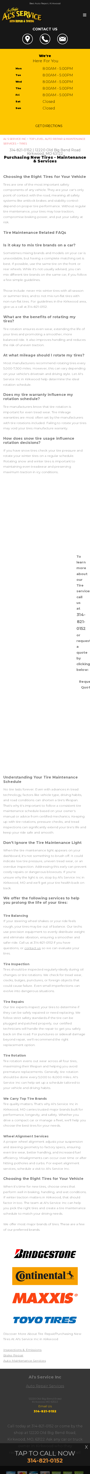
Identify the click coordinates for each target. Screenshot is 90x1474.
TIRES (23, 143)
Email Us (45, 1406)
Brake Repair (13, 1355)
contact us (32, 948)
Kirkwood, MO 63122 (45, 153)
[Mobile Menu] (84, 15)
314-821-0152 (20, 150)
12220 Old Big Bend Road (58, 150)
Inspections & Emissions (22, 1350)
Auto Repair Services (45, 1386)
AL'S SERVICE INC (14, 138)
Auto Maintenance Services (24, 1361)
